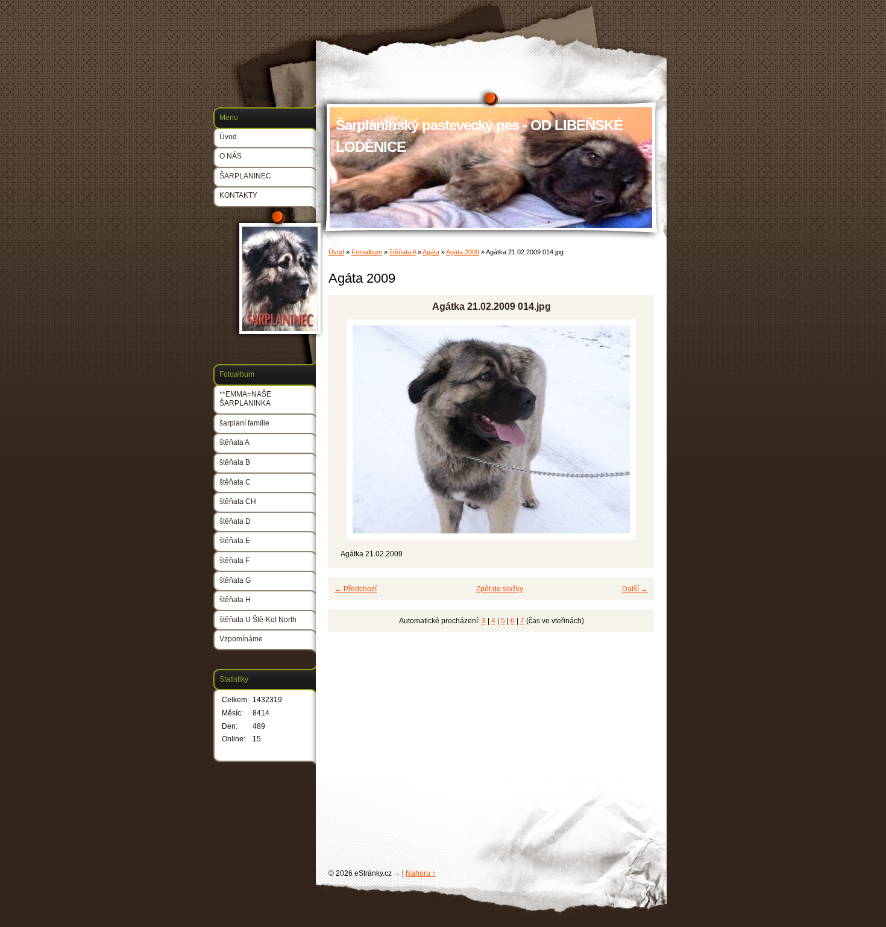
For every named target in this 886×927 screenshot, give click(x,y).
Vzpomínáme (241, 639)
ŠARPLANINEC (245, 176)
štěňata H (235, 599)
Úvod (336, 252)
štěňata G (235, 580)
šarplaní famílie (244, 423)
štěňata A (402, 252)
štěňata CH (237, 501)
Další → (635, 589)
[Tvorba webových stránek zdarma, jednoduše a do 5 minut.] (398, 874)
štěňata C (235, 482)
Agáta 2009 (462, 252)
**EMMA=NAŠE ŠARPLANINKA (245, 399)
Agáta (431, 252)
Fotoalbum (366, 252)
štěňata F (234, 560)
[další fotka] (634, 429)
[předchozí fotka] (348, 429)
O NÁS (230, 156)
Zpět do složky (499, 589)
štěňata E (234, 540)
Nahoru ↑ (421, 873)
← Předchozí (356, 589)
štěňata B (234, 462)
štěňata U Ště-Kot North (258, 619)
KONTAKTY (238, 195)
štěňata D (235, 521)
